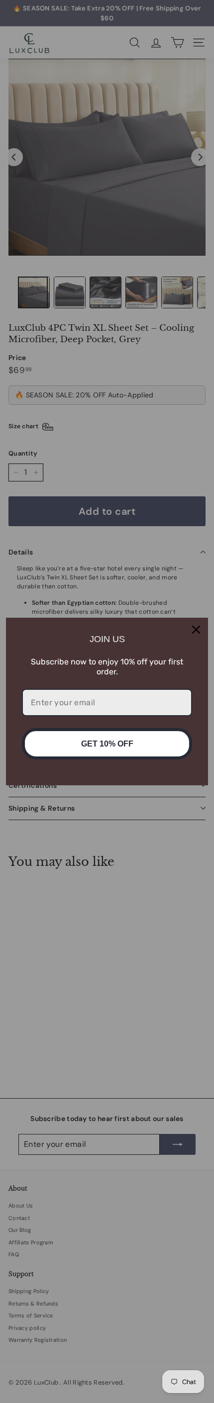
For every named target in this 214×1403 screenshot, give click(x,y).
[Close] (196, 630)
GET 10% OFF (107, 744)
